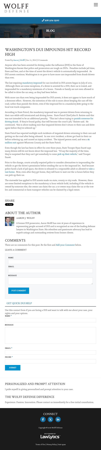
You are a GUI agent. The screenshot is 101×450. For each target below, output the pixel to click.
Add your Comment (65, 245)
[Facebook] (42, 419)
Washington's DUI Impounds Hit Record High (48, 52)
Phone (9, 357)
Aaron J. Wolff (19, 60)
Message (12, 276)
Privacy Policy (52, 445)
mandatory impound (32, 83)
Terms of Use (40, 445)
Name (11, 258)
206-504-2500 (52, 20)
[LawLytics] (50, 436)
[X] (50, 419)
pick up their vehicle (67, 154)
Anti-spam (62, 445)
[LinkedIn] (58, 419)
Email (11, 267)
